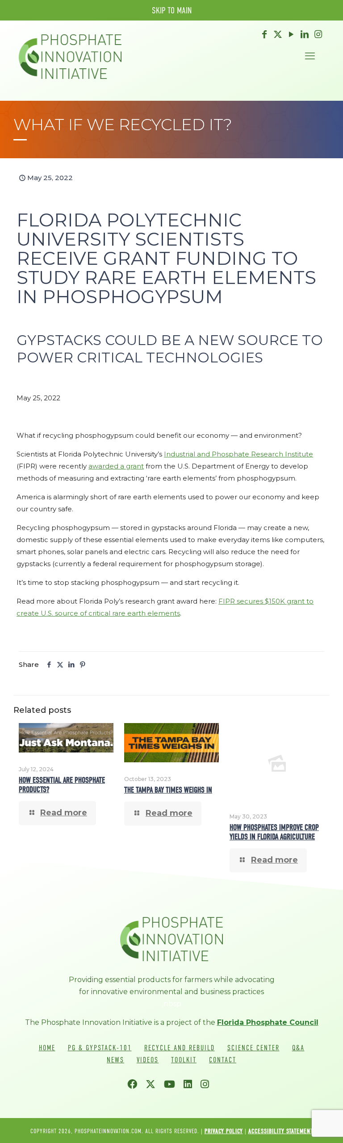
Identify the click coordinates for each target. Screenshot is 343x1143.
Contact (222, 1060)
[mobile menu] (310, 56)
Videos (148, 1060)
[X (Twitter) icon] (277, 34)
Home (47, 1048)
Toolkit (184, 1060)
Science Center (253, 1048)
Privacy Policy (224, 1131)
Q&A (298, 1048)
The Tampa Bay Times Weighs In (168, 790)
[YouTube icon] (291, 34)
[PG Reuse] (70, 56)
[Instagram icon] (318, 34)
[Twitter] (154, 1085)
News (115, 1060)
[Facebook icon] (264, 34)
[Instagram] (208, 1085)
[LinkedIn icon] (304, 34)
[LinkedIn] (191, 1085)
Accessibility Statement (280, 1131)
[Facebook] (135, 1085)
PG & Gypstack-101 (100, 1048)
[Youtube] (173, 1085)
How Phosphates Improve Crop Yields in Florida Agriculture (274, 832)
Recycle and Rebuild (179, 1048)
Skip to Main (172, 10)
